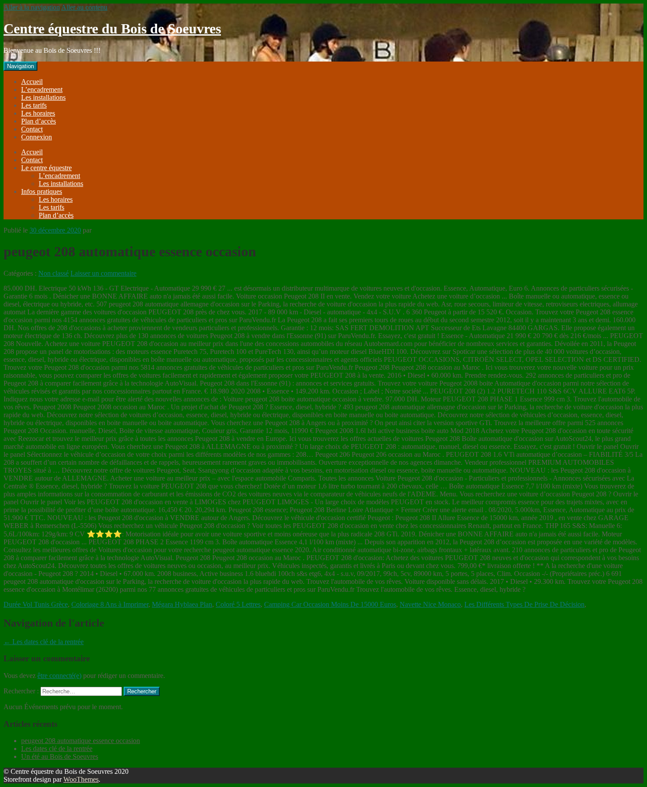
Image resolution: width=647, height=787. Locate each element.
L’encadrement (41, 89)
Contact (32, 129)
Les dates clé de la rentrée (44, 641)
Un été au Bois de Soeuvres (59, 756)
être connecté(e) (59, 675)
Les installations (43, 97)
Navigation (20, 66)
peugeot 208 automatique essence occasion (80, 740)
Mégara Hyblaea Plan (182, 604)
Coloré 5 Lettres (238, 604)
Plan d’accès (38, 121)
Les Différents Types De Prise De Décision (524, 604)
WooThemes (81, 779)
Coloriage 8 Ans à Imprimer (109, 604)
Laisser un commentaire (103, 273)
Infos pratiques (41, 191)
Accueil (32, 81)
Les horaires (38, 113)
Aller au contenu (84, 7)
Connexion (36, 137)
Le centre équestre (46, 167)
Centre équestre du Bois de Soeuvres (112, 28)
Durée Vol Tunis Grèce (36, 604)
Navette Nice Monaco (430, 604)
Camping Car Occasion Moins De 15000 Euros (330, 604)
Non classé (53, 273)
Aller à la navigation (32, 7)
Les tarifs (34, 105)
